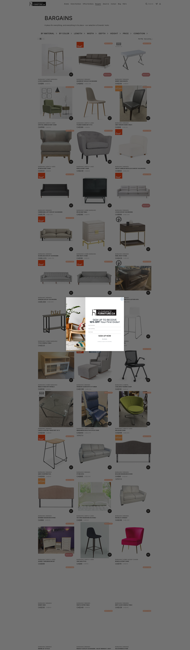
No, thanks (104, 339)
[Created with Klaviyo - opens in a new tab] (95, 352)
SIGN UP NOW (104, 335)
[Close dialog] (122, 299)
